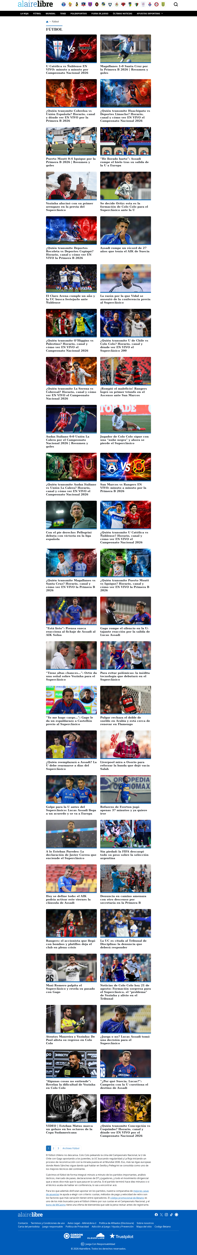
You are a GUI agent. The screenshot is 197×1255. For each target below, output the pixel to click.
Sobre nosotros (145, 1223)
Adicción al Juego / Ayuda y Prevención (113, 1226)
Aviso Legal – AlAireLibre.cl (82, 1223)
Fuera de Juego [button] (99, 13)
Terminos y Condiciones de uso (48, 1223)
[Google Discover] (176, 1214)
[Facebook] (156, 1214)
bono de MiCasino (56, 1204)
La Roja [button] (24, 13)
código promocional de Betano (127, 1197)
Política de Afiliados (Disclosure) (116, 1223)
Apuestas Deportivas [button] (148, 13)
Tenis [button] (63, 13)
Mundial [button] (51, 13)
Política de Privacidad (77, 1226)
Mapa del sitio (144, 1226)
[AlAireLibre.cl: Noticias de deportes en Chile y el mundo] (30, 1214)
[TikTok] (171, 1214)
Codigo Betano (163, 1226)
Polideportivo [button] (79, 13)
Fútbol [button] (37, 13)
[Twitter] (161, 1214)
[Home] (36, 4)
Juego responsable (52, 1226)
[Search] (176, 4)
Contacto (23, 1223)
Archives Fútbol (71, 1148)
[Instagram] (166, 1214)
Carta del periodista (29, 1226)
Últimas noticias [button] (122, 13)
